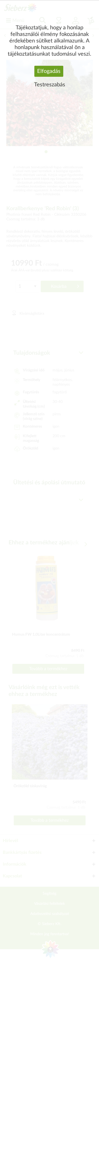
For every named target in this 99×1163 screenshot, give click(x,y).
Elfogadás (49, 71)
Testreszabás (49, 84)
